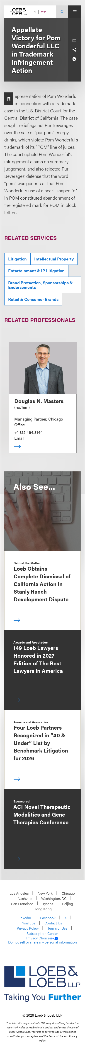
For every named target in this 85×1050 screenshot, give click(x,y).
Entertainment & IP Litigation (36, 270)
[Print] (74, 58)
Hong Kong (43, 908)
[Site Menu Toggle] (74, 11)
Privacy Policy (28, 928)
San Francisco (22, 903)
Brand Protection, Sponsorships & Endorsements (40, 285)
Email (19, 438)
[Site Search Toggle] (62, 11)
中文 (43, 12)
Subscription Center (42, 933)
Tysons (47, 903)
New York (45, 893)
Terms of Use (57, 928)
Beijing (67, 903)
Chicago (68, 893)
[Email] (74, 40)
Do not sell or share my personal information (42, 942)
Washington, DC (54, 898)
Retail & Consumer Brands (33, 299)
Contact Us (53, 923)
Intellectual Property (54, 259)
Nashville (25, 898)
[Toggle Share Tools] (74, 49)
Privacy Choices (38, 938)
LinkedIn (24, 917)
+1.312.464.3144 (28, 432)
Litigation (17, 259)
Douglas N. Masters (38, 401)
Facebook (48, 917)
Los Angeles (19, 893)
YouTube (28, 923)
